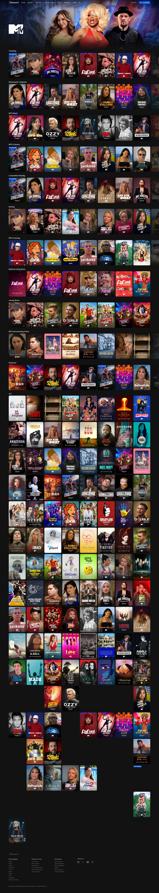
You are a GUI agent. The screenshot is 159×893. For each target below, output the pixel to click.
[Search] (80, 2)
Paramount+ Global (13, 879)
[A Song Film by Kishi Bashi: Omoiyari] (141, 751)
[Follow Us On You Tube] (88, 862)
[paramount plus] (14, 2)
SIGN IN (133, 2)
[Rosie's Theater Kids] (70, 725)
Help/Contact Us (59, 861)
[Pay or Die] (106, 698)
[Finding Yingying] (106, 540)
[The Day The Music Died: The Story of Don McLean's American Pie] (106, 514)
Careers (57, 867)
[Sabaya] (70, 751)
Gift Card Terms (35, 863)
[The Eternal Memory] (17, 540)
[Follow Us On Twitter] (83, 862)
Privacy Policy (35, 865)
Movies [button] (38, 2)
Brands (10, 873)
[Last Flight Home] (17, 646)
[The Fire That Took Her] (124, 540)
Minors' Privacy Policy (37, 869)
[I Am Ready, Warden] (52, 593)
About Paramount (59, 869)
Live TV (59, 2)
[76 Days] (35, 408)
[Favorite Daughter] (88, 540)
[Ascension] (124, 434)
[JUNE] (88, 619)
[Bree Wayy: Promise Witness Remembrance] (106, 461)
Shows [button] (30, 2)
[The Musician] (124, 672)
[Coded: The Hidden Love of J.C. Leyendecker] (35, 514)
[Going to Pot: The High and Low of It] (88, 566)
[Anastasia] (17, 434)
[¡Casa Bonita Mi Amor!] (141, 461)
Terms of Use (35, 861)
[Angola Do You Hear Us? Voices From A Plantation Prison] (35, 434)
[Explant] (52, 540)
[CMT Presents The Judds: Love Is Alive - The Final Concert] (70, 619)
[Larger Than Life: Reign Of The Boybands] (124, 619)
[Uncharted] (106, 804)
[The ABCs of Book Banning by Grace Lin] (52, 408)
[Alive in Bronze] (124, 408)
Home (23, 2)
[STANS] (52, 751)
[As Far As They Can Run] (88, 434)
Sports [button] (67, 2)
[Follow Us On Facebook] (78, 862)
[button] (17, 65)
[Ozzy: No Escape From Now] (70, 698)
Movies (10, 865)
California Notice (36, 871)
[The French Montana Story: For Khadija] (17, 566)
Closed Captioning (59, 863)
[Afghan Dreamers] (106, 408)
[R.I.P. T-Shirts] (124, 698)
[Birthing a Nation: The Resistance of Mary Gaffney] (88, 461)
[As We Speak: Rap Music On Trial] (106, 434)
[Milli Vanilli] (88, 672)
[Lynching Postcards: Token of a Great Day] (88, 646)
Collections (11, 867)
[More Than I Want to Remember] (106, 672)
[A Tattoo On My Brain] (52, 778)
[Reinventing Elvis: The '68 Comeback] (17, 725)
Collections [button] (49, 2)
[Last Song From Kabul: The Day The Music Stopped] (35, 646)
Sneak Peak (12, 877)
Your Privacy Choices (37, 867)
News (75, 2)
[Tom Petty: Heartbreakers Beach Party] (52, 804)
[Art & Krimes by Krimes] (70, 434)
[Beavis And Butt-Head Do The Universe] (35, 461)
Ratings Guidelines (59, 865)
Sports (10, 871)
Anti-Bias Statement (60, 871)
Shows (10, 863)
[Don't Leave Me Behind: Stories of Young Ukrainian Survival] (124, 514)
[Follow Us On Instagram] (92, 862)
